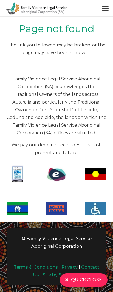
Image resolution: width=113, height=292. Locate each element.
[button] (105, 8)
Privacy (69, 267)
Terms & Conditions (36, 267)
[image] (36, 8)
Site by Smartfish (61, 274)
